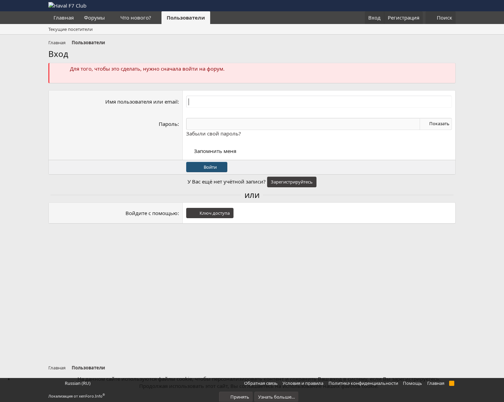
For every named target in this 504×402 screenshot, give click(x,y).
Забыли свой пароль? (213, 133)
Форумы (94, 17)
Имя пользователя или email (141, 101)
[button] (110, 17)
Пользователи (186, 17)
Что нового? (135, 17)
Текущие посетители (70, 29)
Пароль (168, 123)
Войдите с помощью (151, 213)
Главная (63, 17)
